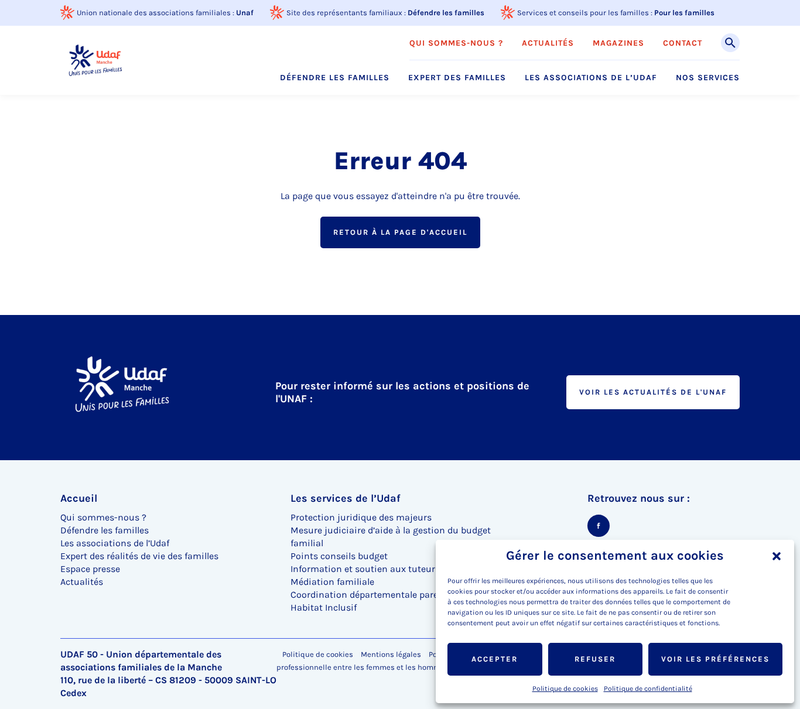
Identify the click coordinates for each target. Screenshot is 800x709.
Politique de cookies (565, 688)
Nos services (708, 78)
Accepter (494, 659)
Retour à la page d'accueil (400, 232)
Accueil (78, 498)
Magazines (618, 43)
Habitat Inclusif (323, 607)
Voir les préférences (715, 659)
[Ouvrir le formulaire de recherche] (730, 42)
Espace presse (90, 568)
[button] (776, 556)
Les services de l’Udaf (345, 498)
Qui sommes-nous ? (456, 43)
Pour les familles (684, 12)
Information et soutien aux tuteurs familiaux (386, 568)
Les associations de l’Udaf (591, 78)
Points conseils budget (339, 555)
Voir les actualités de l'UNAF (653, 392)
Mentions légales (391, 654)
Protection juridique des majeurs (361, 517)
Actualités (548, 43)
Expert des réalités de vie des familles (139, 555)
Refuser (595, 659)
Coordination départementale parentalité (378, 594)
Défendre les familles (446, 12)
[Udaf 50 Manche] (95, 60)
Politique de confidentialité (648, 688)
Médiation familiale (332, 581)
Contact (682, 43)
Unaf (245, 12)
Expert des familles (457, 78)
